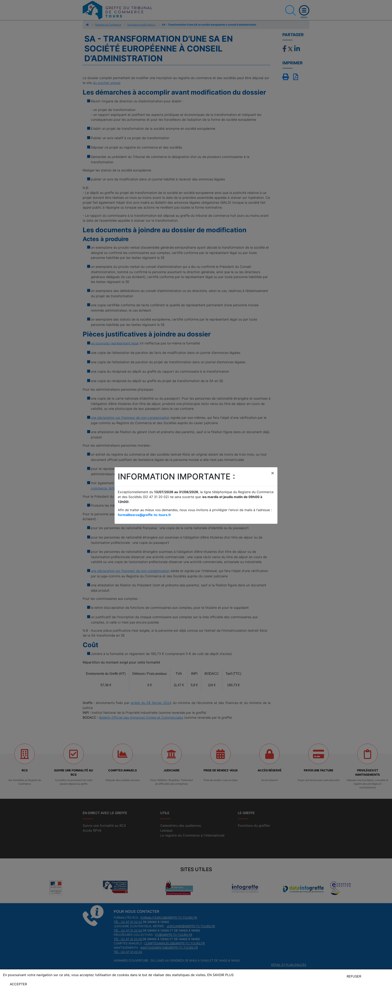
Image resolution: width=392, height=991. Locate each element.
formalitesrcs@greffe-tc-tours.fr (144, 515)
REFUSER (354, 976)
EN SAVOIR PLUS (220, 975)
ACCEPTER (18, 984)
